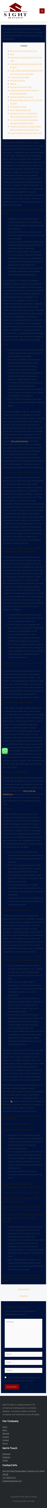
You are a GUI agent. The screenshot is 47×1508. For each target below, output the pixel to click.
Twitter (5, 1460)
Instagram (6, 1454)
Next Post (24, 1296)
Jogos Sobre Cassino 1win (20, 110)
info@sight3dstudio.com (12, 1481)
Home (4, 1427)
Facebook (6, 1457)
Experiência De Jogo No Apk (21, 87)
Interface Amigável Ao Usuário (21, 97)
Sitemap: (13, 84)
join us (5, 1443)
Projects (5, 1437)
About (4, 1430)
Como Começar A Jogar (19, 77)
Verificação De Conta (18, 107)
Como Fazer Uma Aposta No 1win (23, 51)
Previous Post (24, 1289)
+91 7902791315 (9, 1478)
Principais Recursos (17, 80)
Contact (5, 1440)
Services (5, 1433)
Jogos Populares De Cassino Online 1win (26, 133)
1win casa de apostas (19, 441)
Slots (12, 54)
